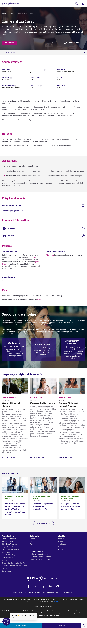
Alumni (35, 498)
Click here (50, 255)
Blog (31, 541)
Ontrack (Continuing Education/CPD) (14, 563)
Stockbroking (6, 571)
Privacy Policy (67, 592)
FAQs (32, 544)
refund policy (16, 281)
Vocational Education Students (40, 557)
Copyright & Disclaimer (32, 592)
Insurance (5, 560)
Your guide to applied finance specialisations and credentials (71, 506)
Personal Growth (67, 498)
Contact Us (33, 539)
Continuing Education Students (40, 559)
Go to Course (7, 457)
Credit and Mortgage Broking (11, 549)
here (39, 300)
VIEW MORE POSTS (43, 523)
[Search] (76, 3)
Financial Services (8, 557)
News (60, 547)
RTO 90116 (56, 602)
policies (33, 257)
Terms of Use (17, 592)
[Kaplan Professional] (10, 3)
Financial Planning (9, 397)
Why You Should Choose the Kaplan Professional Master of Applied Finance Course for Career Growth (15, 509)
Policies (33, 547)
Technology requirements (12, 211)
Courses (11, 14)
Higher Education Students (39, 554)
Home (4, 14)
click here (11, 120)
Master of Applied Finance (42, 403)
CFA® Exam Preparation (10, 544)
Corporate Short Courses (10, 547)
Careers (61, 549)
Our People (62, 544)
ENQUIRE (61, 625)
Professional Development (14, 496)
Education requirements (12, 205)
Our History (62, 541)
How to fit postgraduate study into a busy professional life (43, 506)
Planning (8, 498)
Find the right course (9, 539)
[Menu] (83, 3)
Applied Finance (36, 397)
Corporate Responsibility (51, 592)
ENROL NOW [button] (9, 43)
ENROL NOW (21, 625)
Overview (61, 539)
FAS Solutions (6, 552)
